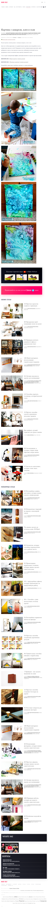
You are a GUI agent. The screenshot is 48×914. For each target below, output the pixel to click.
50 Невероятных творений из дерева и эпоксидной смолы (32, 511)
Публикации (38, 884)
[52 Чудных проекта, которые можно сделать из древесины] (12, 383)
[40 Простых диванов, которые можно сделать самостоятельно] (12, 769)
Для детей (29, 380)
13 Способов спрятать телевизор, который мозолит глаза (33, 396)
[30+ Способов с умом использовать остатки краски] (12, 606)
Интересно (33, 712)
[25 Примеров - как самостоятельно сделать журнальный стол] (12, 570)
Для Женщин (9, 34)
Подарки (30, 33)
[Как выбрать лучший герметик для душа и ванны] (12, 437)
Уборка (28, 435)
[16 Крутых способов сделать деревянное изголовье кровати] (12, 419)
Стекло (21, 903)
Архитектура (29, 588)
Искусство (14, 34)
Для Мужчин (3, 34)
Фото (26, 903)
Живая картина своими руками (17, 58)
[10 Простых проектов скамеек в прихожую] (12, 310)
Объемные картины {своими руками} (18, 62)
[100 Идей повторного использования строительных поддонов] (12, 365)
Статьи (24, 884)
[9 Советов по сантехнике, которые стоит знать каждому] (12, 473)
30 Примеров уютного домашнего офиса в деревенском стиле (31, 342)
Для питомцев (29, 497)
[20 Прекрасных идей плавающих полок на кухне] (12, 329)
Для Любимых (35, 33)
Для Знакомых (25, 33)
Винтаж (31, 658)
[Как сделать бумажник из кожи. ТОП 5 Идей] (12, 678)
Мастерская (19, 34)
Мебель (34, 308)
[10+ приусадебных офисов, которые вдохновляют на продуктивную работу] (12, 588)
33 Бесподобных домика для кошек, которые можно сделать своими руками (32, 493)
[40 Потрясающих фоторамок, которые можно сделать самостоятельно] (12, 751)
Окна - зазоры (5, 867)
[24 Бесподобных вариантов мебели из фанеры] (12, 624)
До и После (28, 659)
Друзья (19, 884)
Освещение (37, 455)
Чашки (34, 903)
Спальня (19, 903)
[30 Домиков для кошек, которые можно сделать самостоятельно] (12, 498)
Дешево (27, 365)
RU (41, 2)
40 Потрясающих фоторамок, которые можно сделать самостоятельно (33, 746)
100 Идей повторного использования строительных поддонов (31, 360)
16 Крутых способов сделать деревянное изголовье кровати (30, 414)
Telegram (19, 37)
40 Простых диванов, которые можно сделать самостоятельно (31, 764)
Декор (39, 33)
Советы (28, 400)
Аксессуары (24, 34)
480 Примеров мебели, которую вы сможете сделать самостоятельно (31, 800)
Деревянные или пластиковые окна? (8, 863)
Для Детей (8, 33)
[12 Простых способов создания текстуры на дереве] (12, 696)
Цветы (32, 903)
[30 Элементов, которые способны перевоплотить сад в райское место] (12, 552)
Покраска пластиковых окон (7, 860)
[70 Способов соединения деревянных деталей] (12, 642)
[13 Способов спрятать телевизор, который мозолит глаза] (12, 401)
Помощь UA (10, 885)
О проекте (15, 884)
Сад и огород (35, 552)
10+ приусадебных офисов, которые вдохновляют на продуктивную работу (33, 583)
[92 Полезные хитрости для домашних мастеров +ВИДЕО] (12, 714)
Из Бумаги (16, 33)
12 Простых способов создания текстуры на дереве (31, 692)
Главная (3, 884)
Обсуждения (8, 884)
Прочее (20, 33)
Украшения (23, 903)
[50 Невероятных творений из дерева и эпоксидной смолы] (12, 516)
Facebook (14, 37)
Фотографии (29, 903)
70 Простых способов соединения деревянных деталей (32, 637)
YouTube (17, 888)
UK (42, 2)
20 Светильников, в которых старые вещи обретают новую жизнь (31, 450)
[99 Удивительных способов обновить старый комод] (12, 660)
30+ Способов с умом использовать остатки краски (31, 601)
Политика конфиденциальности (38, 890)
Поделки (12, 33)
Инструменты (32, 435)
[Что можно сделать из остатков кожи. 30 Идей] (12, 534)
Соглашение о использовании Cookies (26, 890)
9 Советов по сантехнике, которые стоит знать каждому (32, 468)
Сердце (14, 903)
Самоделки (43, 901)
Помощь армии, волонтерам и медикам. (8, 39)
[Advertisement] (24, 18)
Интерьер (36, 326)
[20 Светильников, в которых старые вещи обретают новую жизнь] (12, 455)
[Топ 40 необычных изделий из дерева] (12, 823)
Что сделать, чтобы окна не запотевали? (9, 875)
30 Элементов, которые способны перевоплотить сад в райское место (32, 547)
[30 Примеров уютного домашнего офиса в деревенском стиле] (12, 347)
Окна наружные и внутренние (7, 871)
